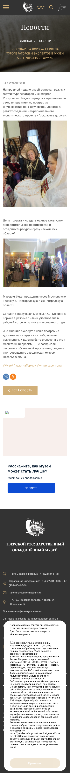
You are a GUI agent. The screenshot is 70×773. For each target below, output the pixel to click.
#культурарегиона (49, 365)
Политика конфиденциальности (22, 611)
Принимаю (35, 763)
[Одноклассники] (13, 377)
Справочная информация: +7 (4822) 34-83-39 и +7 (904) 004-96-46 (37, 583)
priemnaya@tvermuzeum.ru (25, 592)
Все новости (22, 390)
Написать (31, 488)
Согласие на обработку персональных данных (30, 618)
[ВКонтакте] (6, 377)
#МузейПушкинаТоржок (19, 365)
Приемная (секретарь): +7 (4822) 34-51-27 (34, 573)
